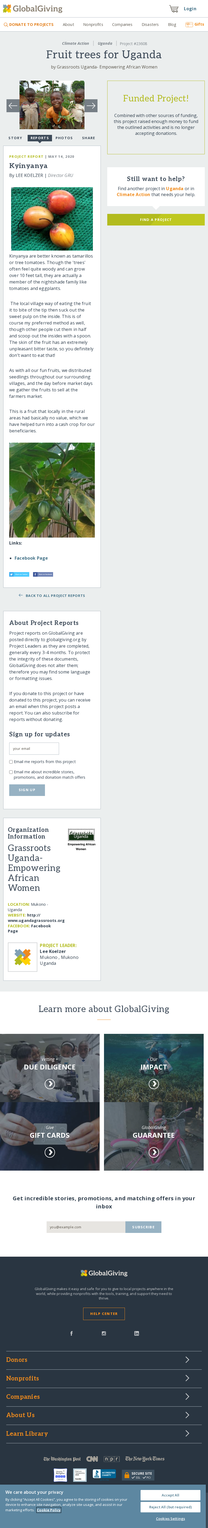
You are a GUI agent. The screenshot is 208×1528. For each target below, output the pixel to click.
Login (190, 9)
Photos (64, 137)
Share (88, 137)
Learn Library (27, 1434)
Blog (172, 24)
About (68, 24)
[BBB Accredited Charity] (107, 1475)
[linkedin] (136, 1333)
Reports (40, 137)
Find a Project (156, 219)
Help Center (104, 1313)
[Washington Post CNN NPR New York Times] (104, 1460)
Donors (16, 1360)
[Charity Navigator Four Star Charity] (63, 1475)
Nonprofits (93, 24)
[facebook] (71, 1333)
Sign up (27, 789)
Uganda (105, 43)
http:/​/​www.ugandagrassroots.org (36, 917)
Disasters (150, 24)
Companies (122, 24)
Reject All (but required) (170, 1507)
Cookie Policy (49, 1510)
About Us (20, 1415)
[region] (103, 1506)
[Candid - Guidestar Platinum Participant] (83, 1475)
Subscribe (143, 1227)
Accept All (170, 1495)
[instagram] (104, 1333)
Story (15, 137)
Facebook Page (31, 558)
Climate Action (75, 43)
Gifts (199, 24)
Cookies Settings (170, 1518)
